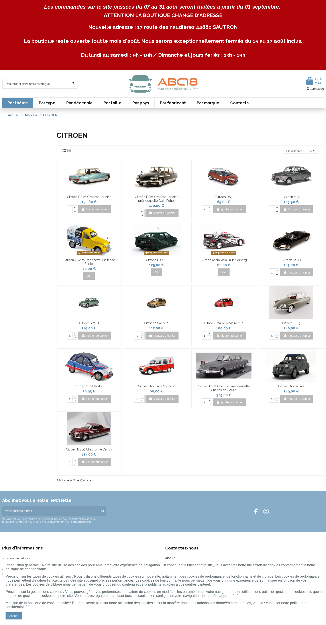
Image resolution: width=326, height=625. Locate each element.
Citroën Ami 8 (89, 323)
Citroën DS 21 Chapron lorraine (89, 197)
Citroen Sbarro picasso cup (224, 323)
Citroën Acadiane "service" (156, 386)
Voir (89, 276)
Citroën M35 (291, 197)
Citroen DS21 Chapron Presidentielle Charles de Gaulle (224, 388)
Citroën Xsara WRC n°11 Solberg (224, 260)
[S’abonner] (102, 511)
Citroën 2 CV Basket (89, 386)
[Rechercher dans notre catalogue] (73, 84)
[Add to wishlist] (86, 191)
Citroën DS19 (291, 323)
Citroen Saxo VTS (156, 323)
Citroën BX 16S (156, 260)
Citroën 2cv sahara (291, 386)
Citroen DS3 (223, 197)
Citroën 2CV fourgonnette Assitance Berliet (89, 262)
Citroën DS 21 (291, 260)
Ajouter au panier (96, 209)
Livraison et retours (17, 558)
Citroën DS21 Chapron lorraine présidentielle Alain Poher (156, 198)
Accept (13, 615)
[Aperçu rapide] (92, 191)
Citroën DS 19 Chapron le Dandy (89, 449)
